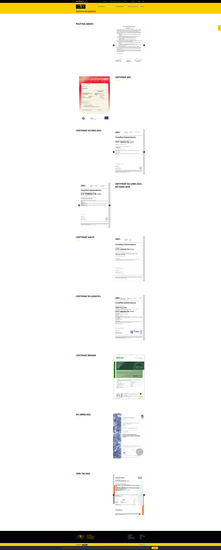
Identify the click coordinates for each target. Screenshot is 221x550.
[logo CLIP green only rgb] (80, 5)
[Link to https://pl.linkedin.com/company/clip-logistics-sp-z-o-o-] (79, 1)
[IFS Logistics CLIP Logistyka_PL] (129, 317)
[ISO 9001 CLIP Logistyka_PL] (129, 152)
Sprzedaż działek (142, 536)
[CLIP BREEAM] (129, 377)
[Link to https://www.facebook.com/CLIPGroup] (76, 1)
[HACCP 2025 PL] (129, 258)
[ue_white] (86, 1)
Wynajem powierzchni (131, 538)
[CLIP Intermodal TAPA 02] (129, 495)
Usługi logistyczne (131, 537)
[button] (114, 45)
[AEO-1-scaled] (94, 98)
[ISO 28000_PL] (129, 436)
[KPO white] (83, 1)
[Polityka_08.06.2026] (129, 45)
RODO (141, 537)
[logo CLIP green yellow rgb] (80, 535)
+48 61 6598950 (91, 538)
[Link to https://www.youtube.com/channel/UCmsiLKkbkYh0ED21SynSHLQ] (78, 1)
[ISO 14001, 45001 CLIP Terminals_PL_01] (94, 205)
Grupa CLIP (129, 536)
